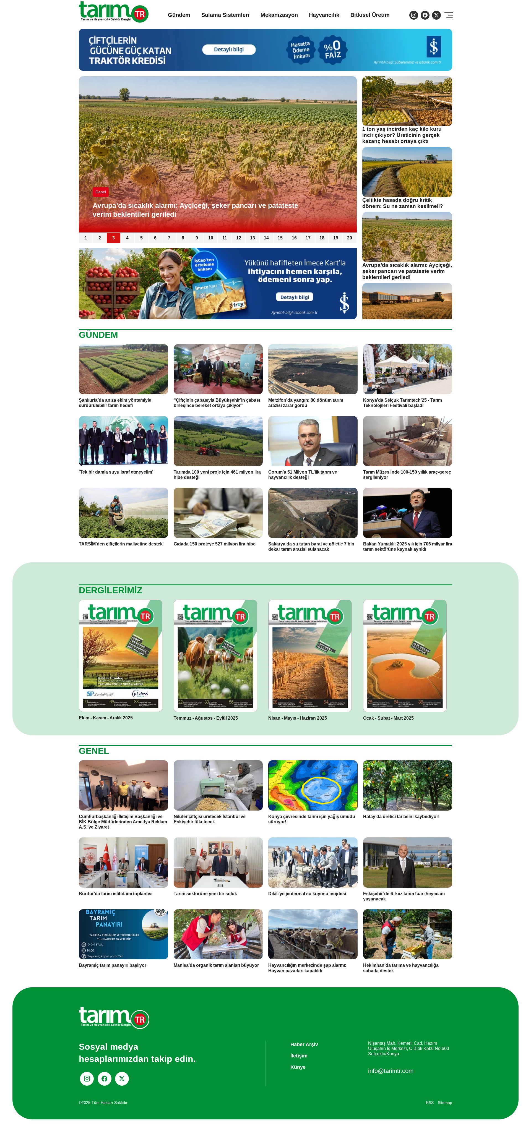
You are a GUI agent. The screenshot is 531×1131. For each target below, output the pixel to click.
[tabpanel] (218, 154)
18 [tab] (321, 238)
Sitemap (445, 1102)
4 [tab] (127, 238)
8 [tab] (183, 238)
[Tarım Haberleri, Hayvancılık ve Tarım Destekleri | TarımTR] (114, 15)
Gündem (179, 15)
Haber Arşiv (304, 1044)
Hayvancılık (324, 15)
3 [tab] (113, 238)
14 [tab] (266, 238)
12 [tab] (238, 238)
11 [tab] (224, 238)
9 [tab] (197, 238)
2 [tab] (99, 238)
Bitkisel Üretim (370, 15)
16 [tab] (294, 238)
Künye (298, 1067)
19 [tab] (335, 238)
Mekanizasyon (279, 15)
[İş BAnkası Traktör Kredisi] (218, 283)
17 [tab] (308, 238)
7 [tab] (169, 238)
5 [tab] (141, 238)
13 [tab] (252, 238)
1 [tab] (86, 238)
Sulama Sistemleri (225, 15)
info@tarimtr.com (390, 1070)
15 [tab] (280, 238)
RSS (430, 1102)
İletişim (299, 1056)
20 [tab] (349, 238)
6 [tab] (155, 238)
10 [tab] (210, 238)
